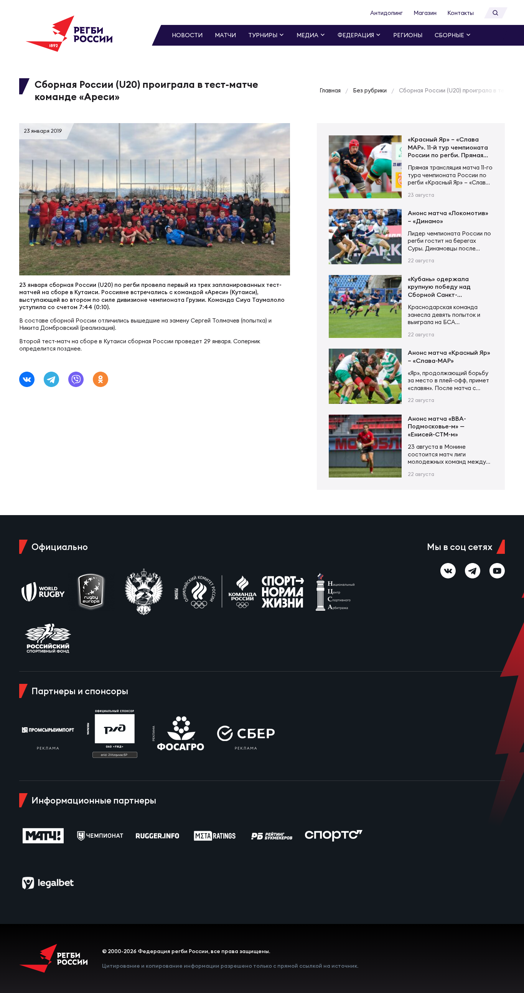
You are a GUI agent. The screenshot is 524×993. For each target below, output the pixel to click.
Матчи (225, 35)
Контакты (460, 12)
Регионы (407, 35)
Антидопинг (386, 12)
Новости (187, 35)
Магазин (425, 12)
